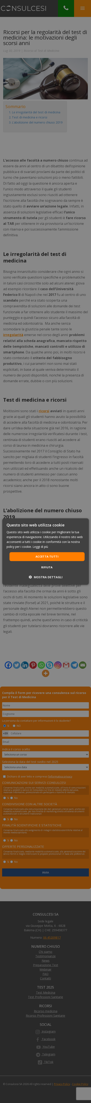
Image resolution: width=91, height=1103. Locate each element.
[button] (45, 577)
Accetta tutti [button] (47, 556)
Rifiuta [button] (47, 567)
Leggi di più (40, 547)
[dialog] (45, 551)
